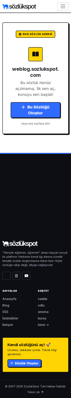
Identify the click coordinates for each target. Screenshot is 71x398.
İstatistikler (10, 318)
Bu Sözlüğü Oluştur (38, 110)
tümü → (43, 325)
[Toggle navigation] (63, 6)
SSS (5, 312)
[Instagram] (16, 276)
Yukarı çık (34, 392)
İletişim (7, 325)
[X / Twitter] (6, 276)
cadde (42, 299)
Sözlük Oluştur (26, 363)
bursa (42, 318)
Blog (5, 305)
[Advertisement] (35, 202)
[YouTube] (26, 276)
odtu (41, 305)
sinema (43, 312)
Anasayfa (9, 299)
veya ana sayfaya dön (35, 123)
